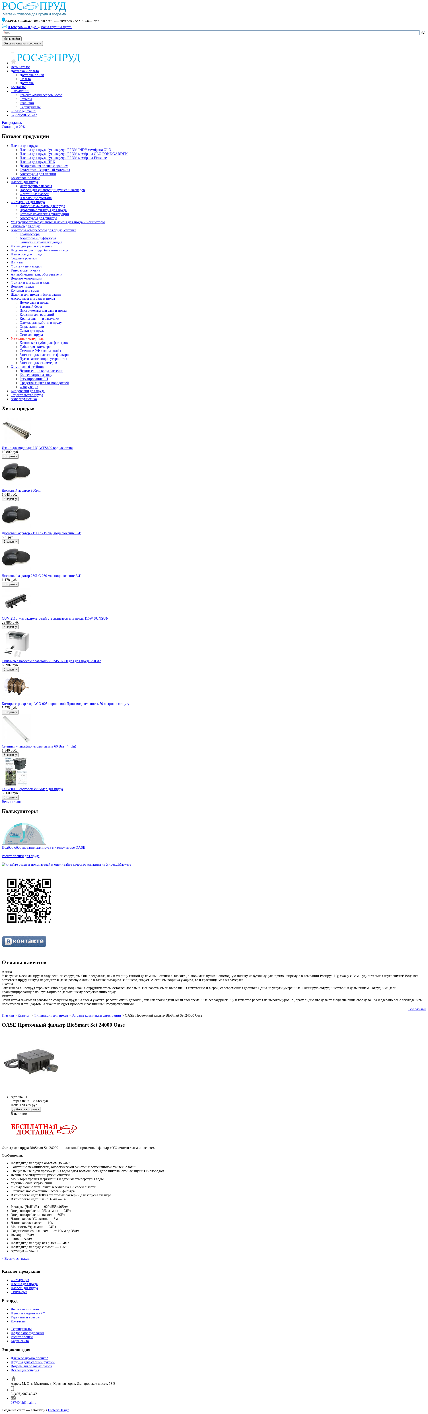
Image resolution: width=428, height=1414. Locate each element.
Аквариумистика (24, 399)
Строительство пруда (27, 395)
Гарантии (27, 103)
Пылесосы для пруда (26, 254)
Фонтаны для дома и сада (30, 282)
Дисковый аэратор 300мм (21, 490)
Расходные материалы (27, 338)
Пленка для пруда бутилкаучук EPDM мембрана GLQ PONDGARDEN (74, 154)
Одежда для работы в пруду (41, 322)
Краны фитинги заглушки (39, 318)
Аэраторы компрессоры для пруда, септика (43, 230)
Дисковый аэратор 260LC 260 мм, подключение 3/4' (41, 576)
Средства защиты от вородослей (44, 383)
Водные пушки (22, 286)
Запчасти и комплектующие (41, 242)
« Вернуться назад (15, 1258)
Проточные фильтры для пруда (43, 210)
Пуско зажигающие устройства (43, 359)
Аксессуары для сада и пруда (33, 298)
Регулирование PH (34, 379)
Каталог (24, 1015)
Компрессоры (30, 234)
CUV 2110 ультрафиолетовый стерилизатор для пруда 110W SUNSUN (55, 618)
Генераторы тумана (25, 270)
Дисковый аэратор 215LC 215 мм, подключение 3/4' (41, 533)
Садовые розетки (24, 258)
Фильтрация (20, 1280)
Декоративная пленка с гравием (44, 166)
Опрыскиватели (32, 326)
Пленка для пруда (24, 146)
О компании (20, 91)
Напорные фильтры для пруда (42, 206)
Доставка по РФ (32, 75)
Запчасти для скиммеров (38, 363)
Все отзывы (417, 1009)
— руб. (23, 27)
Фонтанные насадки (26, 266)
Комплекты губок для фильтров (44, 343)
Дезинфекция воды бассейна (41, 371)
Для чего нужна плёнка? (29, 1358)
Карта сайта (20, 1341)
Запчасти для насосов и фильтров (45, 355)
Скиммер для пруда (25, 226)
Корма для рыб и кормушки (32, 246)
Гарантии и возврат (26, 1317)
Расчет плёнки (22, 1337)
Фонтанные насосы (34, 194)
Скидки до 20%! (14, 125)
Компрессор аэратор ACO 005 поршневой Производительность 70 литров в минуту (66, 704)
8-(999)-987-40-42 (24, 115)
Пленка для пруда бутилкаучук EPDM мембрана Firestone (63, 158)
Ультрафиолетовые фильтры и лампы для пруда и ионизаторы (58, 222)
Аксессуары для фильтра (38, 218)
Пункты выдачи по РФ (28, 1313)
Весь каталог (20, 67)
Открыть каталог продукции (22, 43)
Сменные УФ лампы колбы (40, 351)
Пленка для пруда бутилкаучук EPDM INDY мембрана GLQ (65, 150)
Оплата (25, 79)
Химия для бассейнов (27, 367)
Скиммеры (19, 1292)
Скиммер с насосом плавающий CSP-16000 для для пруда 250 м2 (51, 661)
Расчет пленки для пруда (20, 856)
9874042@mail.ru (23, 111)
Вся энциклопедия (25, 1370)
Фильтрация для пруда (28, 202)
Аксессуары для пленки (38, 174)
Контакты (18, 87)
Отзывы (26, 99)
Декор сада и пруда (34, 302)
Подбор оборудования (27, 1333)
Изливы (17, 262)
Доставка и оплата (25, 71)
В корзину (10, 456)
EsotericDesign (58, 1410)
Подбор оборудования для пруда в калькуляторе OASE (43, 847)
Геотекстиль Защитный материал (45, 170)
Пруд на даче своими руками (33, 1362)
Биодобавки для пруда (28, 391)
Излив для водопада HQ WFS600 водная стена (37, 448)
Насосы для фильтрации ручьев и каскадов (52, 190)
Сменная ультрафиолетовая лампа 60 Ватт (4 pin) (39, 746)
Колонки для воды (25, 290)
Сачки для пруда (32, 330)
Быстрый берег (31, 306)
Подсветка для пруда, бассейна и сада (39, 250)
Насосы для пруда (24, 182)
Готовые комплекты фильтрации (44, 214)
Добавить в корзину (25, 1109)
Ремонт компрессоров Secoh (41, 95)
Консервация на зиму (36, 375)
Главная (8, 1015)
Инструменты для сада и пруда (43, 310)
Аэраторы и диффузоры (38, 238)
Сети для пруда (31, 334)
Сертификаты (30, 107)
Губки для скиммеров (36, 347)
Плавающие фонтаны (36, 198)
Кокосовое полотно (25, 178)
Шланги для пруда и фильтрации (36, 294)
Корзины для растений (37, 314)
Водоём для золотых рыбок (31, 1366)
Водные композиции (26, 278)
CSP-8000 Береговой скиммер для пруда (32, 789)
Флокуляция (29, 387)
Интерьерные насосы (36, 186)
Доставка (27, 83)
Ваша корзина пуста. (56, 27)
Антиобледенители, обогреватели (36, 274)
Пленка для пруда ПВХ (37, 162)
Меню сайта (12, 38)
